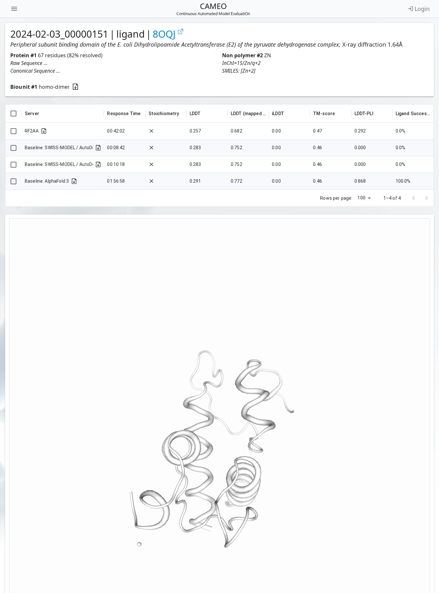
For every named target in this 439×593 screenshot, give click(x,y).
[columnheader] (13, 114)
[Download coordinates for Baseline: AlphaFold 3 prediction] (74, 181)
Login (422, 9)
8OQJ (164, 34)
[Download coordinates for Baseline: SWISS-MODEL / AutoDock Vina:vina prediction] (98, 148)
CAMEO (213, 8)
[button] (113, 63)
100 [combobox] (361, 197)
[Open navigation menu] (14, 8)
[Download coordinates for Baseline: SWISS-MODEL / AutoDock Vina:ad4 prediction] (98, 164)
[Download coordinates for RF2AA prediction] (44, 131)
